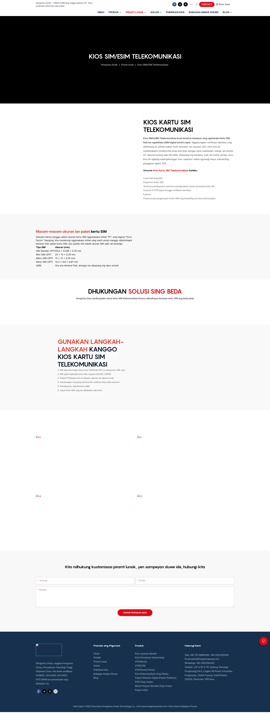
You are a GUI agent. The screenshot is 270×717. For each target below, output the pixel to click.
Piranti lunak (127, 65)
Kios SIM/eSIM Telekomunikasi (152, 65)
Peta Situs (174, 706)
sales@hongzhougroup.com (205, 659)
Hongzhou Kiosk (109, 65)
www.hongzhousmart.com (154, 706)
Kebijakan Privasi (188, 706)
